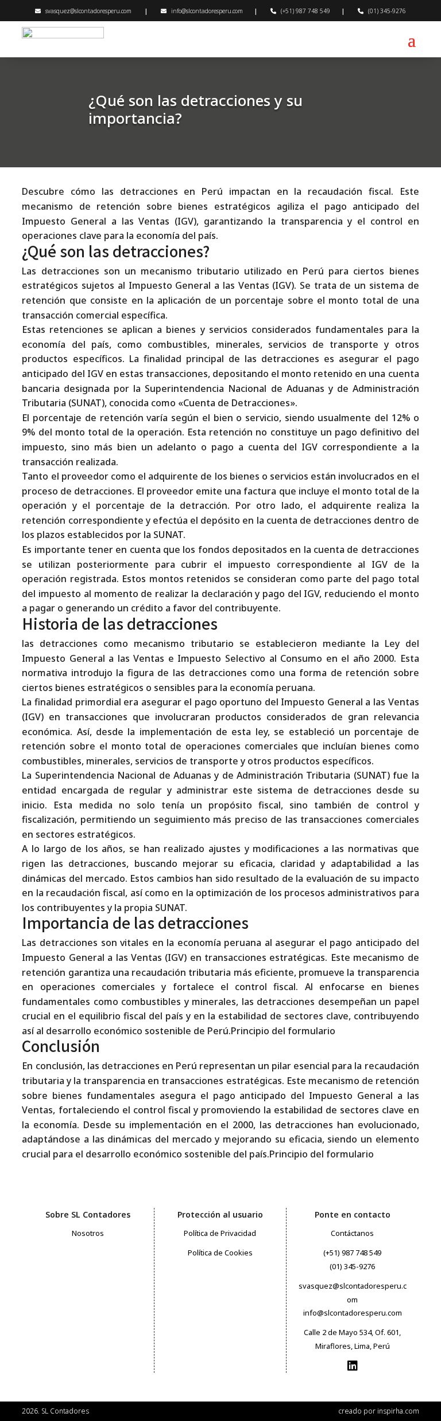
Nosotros (88, 1233)
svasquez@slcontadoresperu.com (88, 11)
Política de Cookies (220, 1252)
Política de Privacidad (220, 1233)
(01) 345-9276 (387, 11)
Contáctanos (352, 1233)
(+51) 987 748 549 (305, 11)
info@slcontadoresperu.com (207, 11)
